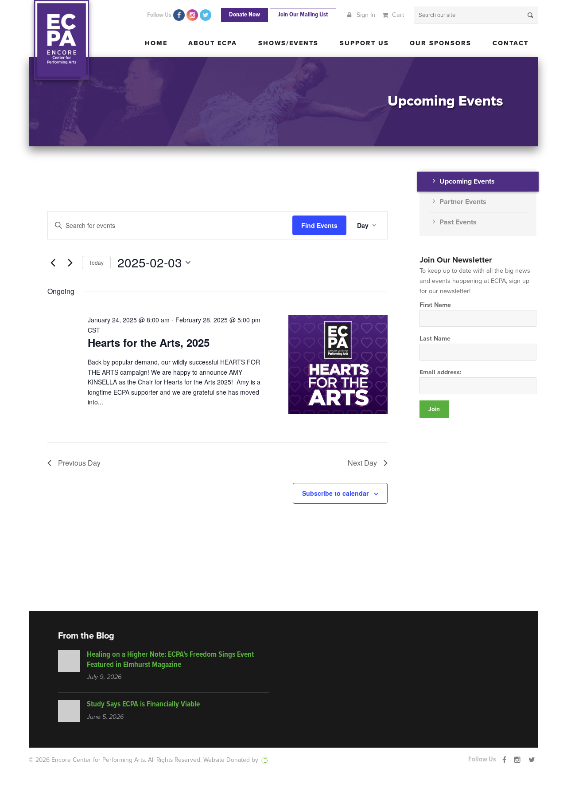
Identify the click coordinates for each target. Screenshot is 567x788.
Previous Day (79, 463)
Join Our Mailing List (303, 15)
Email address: (440, 372)
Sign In (365, 15)
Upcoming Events (467, 181)
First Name (435, 305)
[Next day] (70, 262)
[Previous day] (52, 262)
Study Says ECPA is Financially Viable (143, 704)
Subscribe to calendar (335, 493)
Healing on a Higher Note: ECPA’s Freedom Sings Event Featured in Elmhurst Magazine (170, 660)
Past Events (458, 222)
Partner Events (462, 201)
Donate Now (244, 15)
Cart (397, 15)
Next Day (362, 463)
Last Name (434, 338)
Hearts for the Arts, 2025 (149, 342)
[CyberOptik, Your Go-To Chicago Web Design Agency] (264, 760)
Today (96, 262)
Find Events (319, 225)
